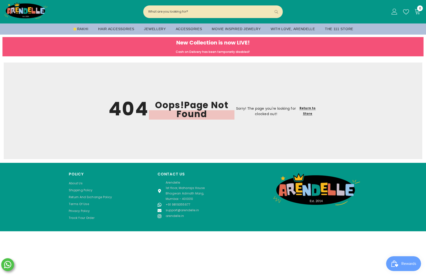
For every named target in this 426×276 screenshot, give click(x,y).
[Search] (213, 11)
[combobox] (209, 11)
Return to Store (308, 111)
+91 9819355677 (178, 204)
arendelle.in (175, 216)
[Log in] (394, 12)
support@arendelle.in (182, 210)
